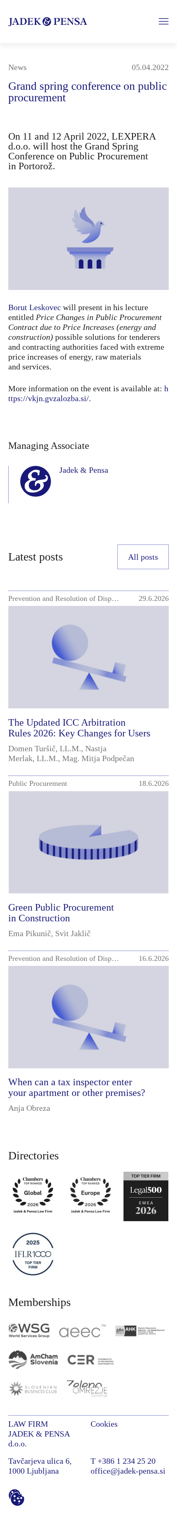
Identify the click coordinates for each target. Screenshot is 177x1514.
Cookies (104, 1423)
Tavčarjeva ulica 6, (40, 1460)
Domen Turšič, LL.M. (44, 748)
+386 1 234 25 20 (127, 1460)
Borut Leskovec (34, 307)
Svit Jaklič (73, 933)
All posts (143, 556)
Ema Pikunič (29, 933)
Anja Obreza (29, 1107)
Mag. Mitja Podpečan (98, 758)
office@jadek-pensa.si (128, 1470)
